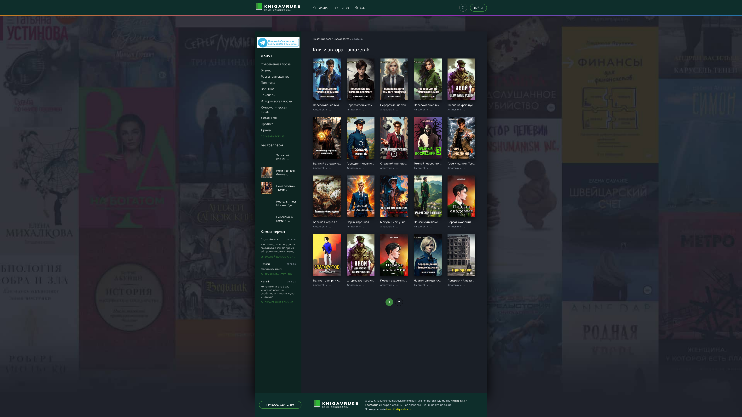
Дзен (363, 7)
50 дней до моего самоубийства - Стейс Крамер (280, 256)
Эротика (267, 124)
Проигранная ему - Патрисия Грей (280, 302)
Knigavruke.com (322, 39)
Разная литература (275, 76)
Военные (267, 89)
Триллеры (268, 95)
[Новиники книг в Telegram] (278, 47)
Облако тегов (341, 39)
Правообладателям (280, 404)
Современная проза (276, 64)
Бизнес (266, 70)
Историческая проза (276, 101)
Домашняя (269, 118)
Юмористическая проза (274, 109)
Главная (323, 7)
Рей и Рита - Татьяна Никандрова (280, 274)
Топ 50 (344, 7)
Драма (266, 130)
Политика (268, 83)
